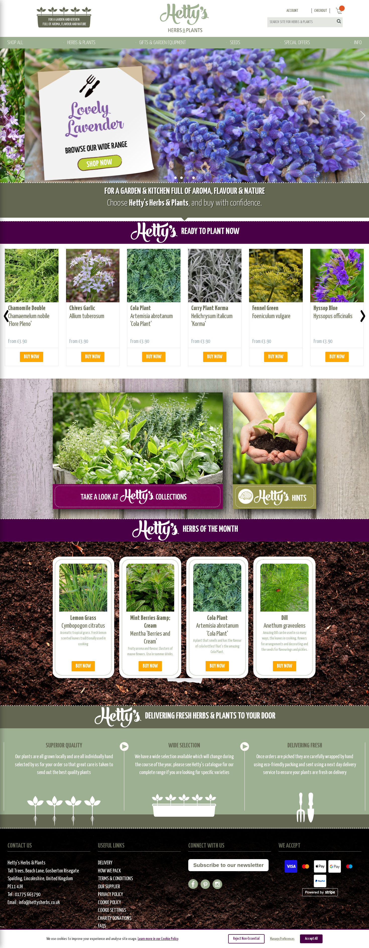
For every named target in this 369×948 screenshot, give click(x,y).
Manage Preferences (282, 938)
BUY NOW (31, 356)
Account (292, 11)
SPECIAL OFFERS (297, 42)
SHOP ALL (15, 42)
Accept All (311, 938)
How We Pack (109, 871)
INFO (358, 42)
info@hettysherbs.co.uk (39, 902)
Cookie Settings (112, 910)
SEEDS (235, 42)
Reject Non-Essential (246, 938)
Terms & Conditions (115, 878)
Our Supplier (109, 886)
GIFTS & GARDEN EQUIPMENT (162, 42)
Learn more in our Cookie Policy (158, 939)
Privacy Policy (110, 894)
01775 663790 (27, 894)
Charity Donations (114, 918)
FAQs (102, 926)
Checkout (320, 11)
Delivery (105, 863)
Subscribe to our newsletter (228, 865)
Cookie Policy (109, 902)
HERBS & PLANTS (81, 42)
